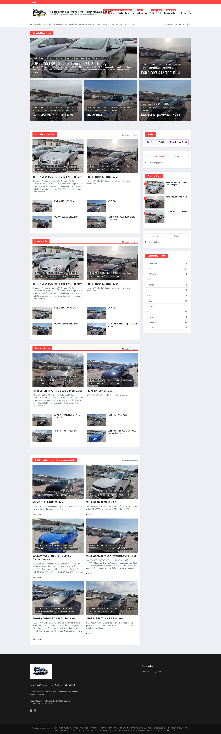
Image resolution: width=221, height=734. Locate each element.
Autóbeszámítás (85, 24)
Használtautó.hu (108, 24)
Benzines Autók (42, 348)
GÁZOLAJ (70, 58)
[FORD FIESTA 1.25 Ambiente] (96, 420)
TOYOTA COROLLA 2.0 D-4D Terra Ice (53, 618)
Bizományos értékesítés (53, 24)
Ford (160, 65)
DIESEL (51, 58)
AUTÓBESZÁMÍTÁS (117, 492)
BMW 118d (94, 115)
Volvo (71, 495)
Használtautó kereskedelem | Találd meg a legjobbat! (81, 12)
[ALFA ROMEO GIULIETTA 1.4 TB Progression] (42, 420)
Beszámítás (170, 13)
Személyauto (146, 110)
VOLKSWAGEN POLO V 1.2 (101, 502)
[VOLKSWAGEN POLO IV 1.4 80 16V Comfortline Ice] (96, 436)
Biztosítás (124, 13)
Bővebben (36, 515)
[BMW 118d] (96, 206)
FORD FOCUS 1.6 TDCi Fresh (161, 73)
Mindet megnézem (130, 135)
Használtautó (80, 58)
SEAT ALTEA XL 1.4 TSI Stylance (104, 618)
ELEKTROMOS (73, 377)
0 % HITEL (155, 13)
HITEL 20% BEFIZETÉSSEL (96, 58)
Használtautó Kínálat (45, 134)
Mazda (165, 107)
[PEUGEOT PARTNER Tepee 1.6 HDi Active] (96, 329)
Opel (35, 58)
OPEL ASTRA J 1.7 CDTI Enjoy (52, 115)
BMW (99, 107)
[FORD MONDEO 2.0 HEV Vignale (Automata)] (96, 222)
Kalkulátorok (121, 24)
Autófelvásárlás (71, 24)
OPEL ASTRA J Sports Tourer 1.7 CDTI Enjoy (69, 63)
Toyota (71, 611)
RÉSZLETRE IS (113, 58)
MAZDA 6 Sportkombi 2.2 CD (161, 115)
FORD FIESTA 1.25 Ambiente (119, 415)
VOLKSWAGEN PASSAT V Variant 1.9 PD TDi (111, 555)
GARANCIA (60, 58)
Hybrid (71, 380)
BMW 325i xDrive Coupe (100, 390)
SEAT (112, 611)
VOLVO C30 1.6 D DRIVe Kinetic (49, 502)
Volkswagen (94, 492)
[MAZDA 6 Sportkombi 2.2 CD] (42, 222)
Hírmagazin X (170, 730)
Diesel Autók (41, 241)
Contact (131, 24)
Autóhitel (96, 24)
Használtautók (139, 13)
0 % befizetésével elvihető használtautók (54, 460)
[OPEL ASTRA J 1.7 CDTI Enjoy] (42, 206)
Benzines (62, 377)
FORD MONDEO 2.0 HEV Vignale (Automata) (57, 390)
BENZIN (54, 377)
